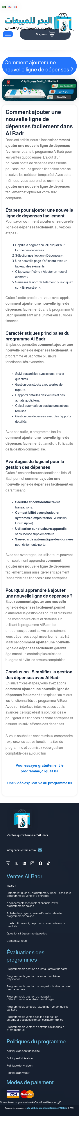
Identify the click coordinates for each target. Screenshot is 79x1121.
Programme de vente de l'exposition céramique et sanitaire (37, 1008)
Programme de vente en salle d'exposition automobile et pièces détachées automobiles (35, 1018)
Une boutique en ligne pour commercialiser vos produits (36, 925)
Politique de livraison (19, 1065)
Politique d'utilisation (20, 1058)
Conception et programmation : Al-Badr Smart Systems (28, 1102)
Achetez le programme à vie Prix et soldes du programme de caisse (34, 915)
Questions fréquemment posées (27, 933)
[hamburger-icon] (8, 34)
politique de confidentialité (23, 1051)
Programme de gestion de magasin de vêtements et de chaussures (39, 988)
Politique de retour (18, 1072)
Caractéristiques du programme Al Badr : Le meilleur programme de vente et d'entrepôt (39, 894)
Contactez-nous (17, 940)
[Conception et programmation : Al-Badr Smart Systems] (59, 1102)
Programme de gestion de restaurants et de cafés (37, 969)
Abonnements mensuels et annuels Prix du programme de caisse (33, 904)
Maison (11, 885)
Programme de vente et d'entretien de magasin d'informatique (35, 1028)
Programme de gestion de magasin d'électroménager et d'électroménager (30, 998)
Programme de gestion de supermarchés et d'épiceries (34, 978)
